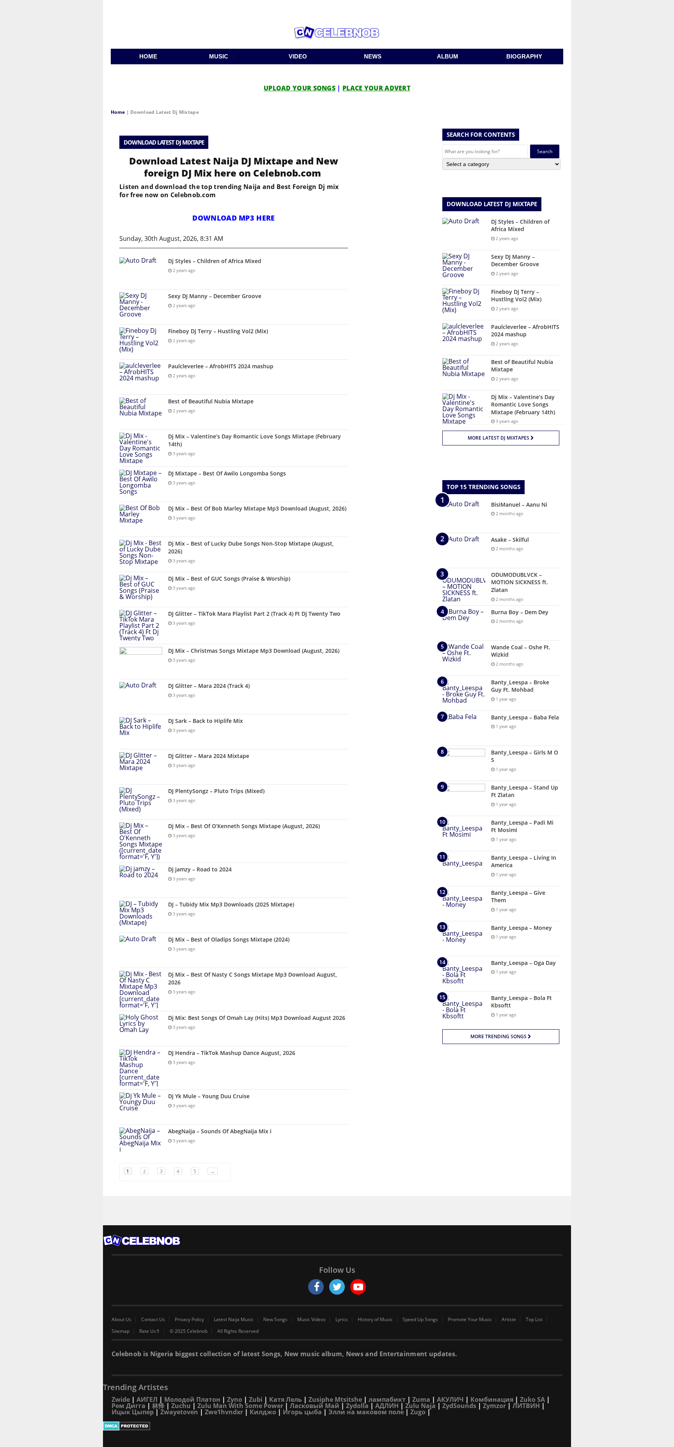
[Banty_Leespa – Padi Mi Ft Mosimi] (463, 833)
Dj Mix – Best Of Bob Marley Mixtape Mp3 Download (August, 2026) (257, 508)
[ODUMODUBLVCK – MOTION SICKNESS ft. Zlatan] (463, 586)
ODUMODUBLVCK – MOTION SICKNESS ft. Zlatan (519, 582)
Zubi (256, 1399)
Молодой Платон (192, 1399)
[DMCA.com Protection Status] (337, 1426)
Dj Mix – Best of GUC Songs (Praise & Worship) (229, 578)
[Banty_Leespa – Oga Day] (463, 973)
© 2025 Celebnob (189, 1331)
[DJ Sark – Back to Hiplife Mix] (140, 731)
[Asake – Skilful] (463, 550)
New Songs (275, 1319)
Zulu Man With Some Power (240, 1405)
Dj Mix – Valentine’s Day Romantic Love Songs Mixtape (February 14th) (523, 404)
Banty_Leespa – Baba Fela (525, 717)
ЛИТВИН (526, 1405)
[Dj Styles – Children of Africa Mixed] (140, 271)
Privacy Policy (189, 1319)
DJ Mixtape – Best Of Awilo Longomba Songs (227, 473)
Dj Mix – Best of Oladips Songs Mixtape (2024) (228, 939)
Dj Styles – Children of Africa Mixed (214, 261)
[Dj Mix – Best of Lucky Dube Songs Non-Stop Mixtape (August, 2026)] (140, 554)
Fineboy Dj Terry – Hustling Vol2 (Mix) (218, 331)
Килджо (263, 1412)
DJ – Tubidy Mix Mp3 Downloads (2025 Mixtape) (231, 904)
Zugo (418, 1412)
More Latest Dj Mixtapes (499, 438)
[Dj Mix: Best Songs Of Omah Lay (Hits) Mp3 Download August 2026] (140, 1028)
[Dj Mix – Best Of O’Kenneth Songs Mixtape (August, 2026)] (140, 841)
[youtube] (358, 1287)
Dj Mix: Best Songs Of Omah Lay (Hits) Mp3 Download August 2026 (256, 1017)
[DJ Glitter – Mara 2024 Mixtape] (140, 766)
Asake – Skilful (510, 539)
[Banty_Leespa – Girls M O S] (463, 763)
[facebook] (316, 1287)
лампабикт (387, 1399)
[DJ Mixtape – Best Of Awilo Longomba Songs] (140, 484)
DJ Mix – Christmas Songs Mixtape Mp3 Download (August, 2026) (253, 650)
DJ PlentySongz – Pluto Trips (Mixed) (216, 791)
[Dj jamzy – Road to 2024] (140, 880)
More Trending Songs (499, 1036)
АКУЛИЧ (450, 1399)
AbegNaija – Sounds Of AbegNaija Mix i (219, 1131)
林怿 (158, 1405)
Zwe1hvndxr (224, 1412)
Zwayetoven (179, 1412)
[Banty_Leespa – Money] (463, 938)
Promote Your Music (470, 1319)
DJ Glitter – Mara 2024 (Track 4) (209, 685)
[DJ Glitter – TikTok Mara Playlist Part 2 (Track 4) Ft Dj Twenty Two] (140, 625)
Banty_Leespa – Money (521, 927)
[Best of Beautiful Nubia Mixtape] (140, 412)
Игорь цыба (302, 1412)
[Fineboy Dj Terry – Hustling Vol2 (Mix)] (140, 342)
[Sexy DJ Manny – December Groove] (140, 307)
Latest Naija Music (234, 1319)
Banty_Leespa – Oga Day (523, 962)
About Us (121, 1319)
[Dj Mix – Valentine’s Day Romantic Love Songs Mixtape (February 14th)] (140, 448)
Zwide (121, 1399)
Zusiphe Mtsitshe (335, 1399)
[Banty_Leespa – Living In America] (463, 868)
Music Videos (311, 1319)
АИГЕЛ (147, 1399)
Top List (534, 1319)
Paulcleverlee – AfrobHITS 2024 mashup (220, 366)
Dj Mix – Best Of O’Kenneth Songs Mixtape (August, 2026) (244, 826)
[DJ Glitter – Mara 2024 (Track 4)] (140, 696)
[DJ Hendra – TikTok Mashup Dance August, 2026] (140, 1068)
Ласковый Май (314, 1405)
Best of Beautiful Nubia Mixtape (211, 401)
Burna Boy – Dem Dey (519, 612)
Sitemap (120, 1331)
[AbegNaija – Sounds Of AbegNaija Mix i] (140, 1142)
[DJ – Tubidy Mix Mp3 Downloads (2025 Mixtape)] (140, 915)
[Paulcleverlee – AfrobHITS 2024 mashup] (140, 377)
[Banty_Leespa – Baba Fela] (463, 728)
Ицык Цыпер (133, 1412)
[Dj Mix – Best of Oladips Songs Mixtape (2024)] (140, 950)
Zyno (234, 1399)
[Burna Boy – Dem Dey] (463, 623)
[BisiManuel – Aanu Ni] (463, 515)
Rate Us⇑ (149, 1331)
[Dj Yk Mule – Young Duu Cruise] (140, 1107)
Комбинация (491, 1399)
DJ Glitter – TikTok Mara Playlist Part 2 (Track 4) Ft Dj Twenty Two (254, 613)
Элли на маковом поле (366, 1412)
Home (118, 112)
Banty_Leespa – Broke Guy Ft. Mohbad (520, 686)
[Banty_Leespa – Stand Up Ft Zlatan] (463, 798)
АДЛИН (387, 1405)
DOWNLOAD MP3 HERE (233, 218)
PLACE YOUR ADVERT (376, 88)
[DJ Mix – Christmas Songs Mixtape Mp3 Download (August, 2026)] (140, 661)
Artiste (509, 1319)
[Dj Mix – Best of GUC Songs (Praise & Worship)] (140, 589)
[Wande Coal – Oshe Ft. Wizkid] (463, 658)
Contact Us (153, 1319)
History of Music (375, 1319)
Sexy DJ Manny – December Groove (214, 296)
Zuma (421, 1399)
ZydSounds (459, 1405)
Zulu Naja (420, 1405)
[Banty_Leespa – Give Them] (463, 903)
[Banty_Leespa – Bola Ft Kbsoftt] (463, 1008)
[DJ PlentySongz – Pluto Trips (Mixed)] (140, 801)
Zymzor (494, 1405)
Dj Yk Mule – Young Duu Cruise (209, 1096)
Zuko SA (532, 1399)
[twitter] (337, 1287)
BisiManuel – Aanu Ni (519, 504)
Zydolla (357, 1405)
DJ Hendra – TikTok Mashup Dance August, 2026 (231, 1053)
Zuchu (181, 1405)
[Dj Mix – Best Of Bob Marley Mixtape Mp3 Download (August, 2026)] (140, 519)
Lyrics (341, 1319)
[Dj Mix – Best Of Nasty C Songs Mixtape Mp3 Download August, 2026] (140, 989)
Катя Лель (285, 1399)
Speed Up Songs (420, 1319)
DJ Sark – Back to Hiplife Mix (205, 720)
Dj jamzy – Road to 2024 (200, 869)
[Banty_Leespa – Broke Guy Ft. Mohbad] (463, 693)
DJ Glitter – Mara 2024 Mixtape (208, 756)
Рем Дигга (128, 1405)
